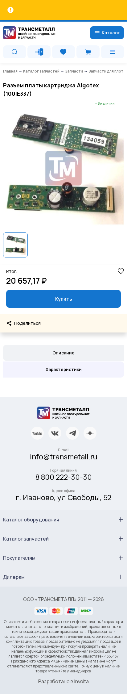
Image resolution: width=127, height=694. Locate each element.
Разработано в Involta (63, 681)
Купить (63, 298)
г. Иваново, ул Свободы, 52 (63, 497)
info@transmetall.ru (63, 456)
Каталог (111, 33)
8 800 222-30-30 (63, 477)
